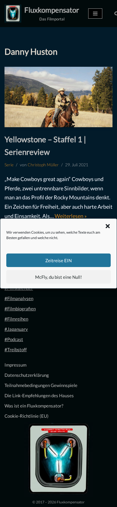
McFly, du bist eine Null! (58, 277)
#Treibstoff (15, 349)
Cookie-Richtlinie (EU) (26, 416)
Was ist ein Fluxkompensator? (33, 405)
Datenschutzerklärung (26, 375)
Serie (9, 164)
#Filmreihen (16, 318)
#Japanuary (16, 329)
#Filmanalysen (18, 298)
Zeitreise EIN (58, 260)
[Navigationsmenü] (95, 13)
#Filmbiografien (20, 308)
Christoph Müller (43, 164)
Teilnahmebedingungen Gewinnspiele (40, 385)
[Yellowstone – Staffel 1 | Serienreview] (58, 97)
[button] (108, 226)
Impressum (15, 364)
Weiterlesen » (71, 216)
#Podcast (13, 339)
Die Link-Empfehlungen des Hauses (39, 395)
